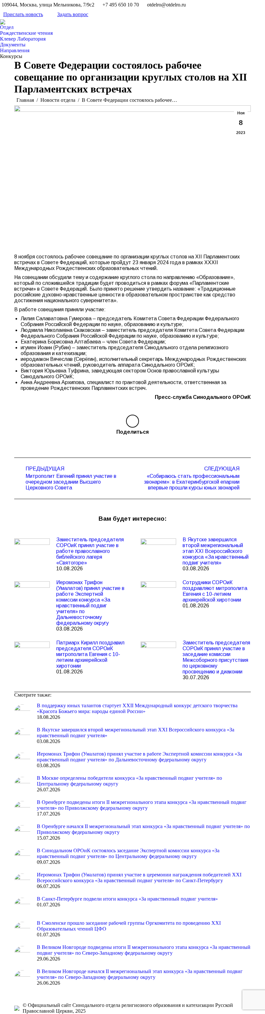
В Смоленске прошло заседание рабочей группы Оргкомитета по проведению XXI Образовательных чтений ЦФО (129, 926)
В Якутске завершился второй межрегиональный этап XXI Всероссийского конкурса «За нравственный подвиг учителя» (216, 551)
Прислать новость (23, 14)
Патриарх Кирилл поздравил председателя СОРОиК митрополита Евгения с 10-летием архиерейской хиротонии (90, 654)
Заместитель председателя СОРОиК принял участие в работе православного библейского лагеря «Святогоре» (90, 551)
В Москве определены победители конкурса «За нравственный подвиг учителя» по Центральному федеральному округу (129, 781)
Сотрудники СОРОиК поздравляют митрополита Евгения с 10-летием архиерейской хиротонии (215, 591)
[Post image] (32, 551)
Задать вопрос (72, 14)
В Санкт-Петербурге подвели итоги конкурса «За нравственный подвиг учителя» (127, 899)
